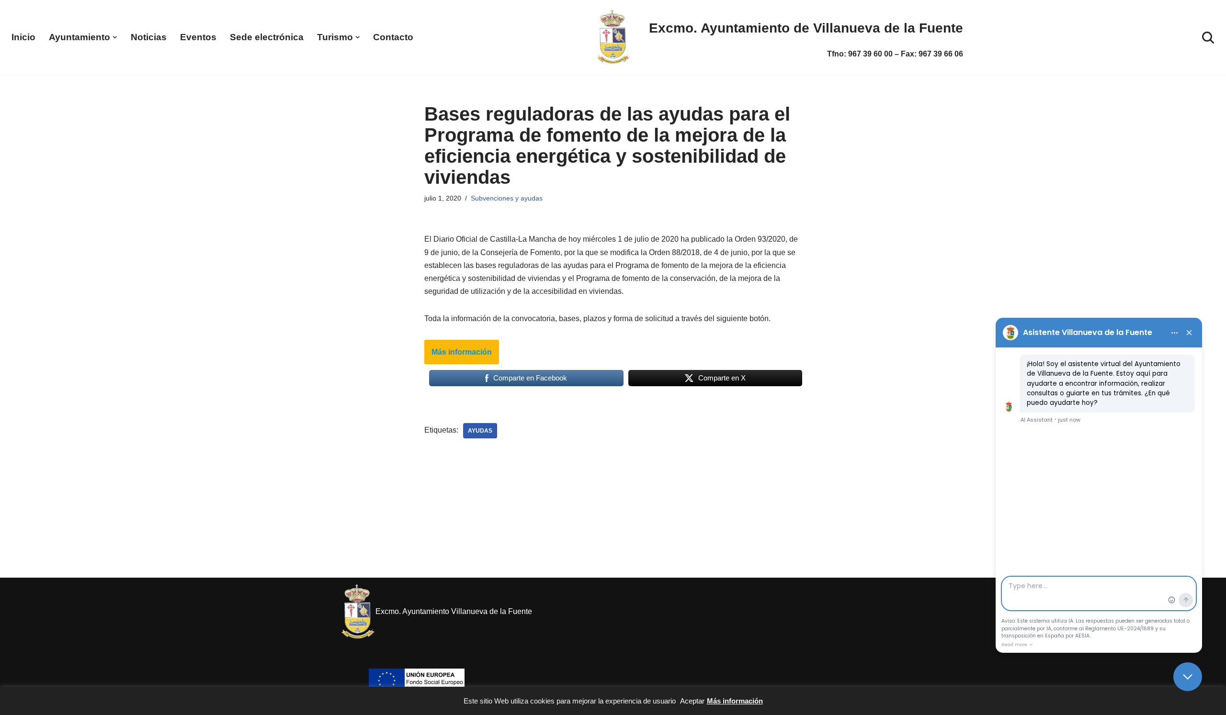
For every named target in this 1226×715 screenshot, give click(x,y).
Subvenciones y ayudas (507, 198)
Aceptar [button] (692, 701)
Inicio (23, 37)
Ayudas (480, 430)
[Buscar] (1208, 38)
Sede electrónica (267, 37)
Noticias (149, 37)
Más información (461, 352)
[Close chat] (1187, 676)
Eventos (198, 37)
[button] (115, 37)
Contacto (393, 37)
